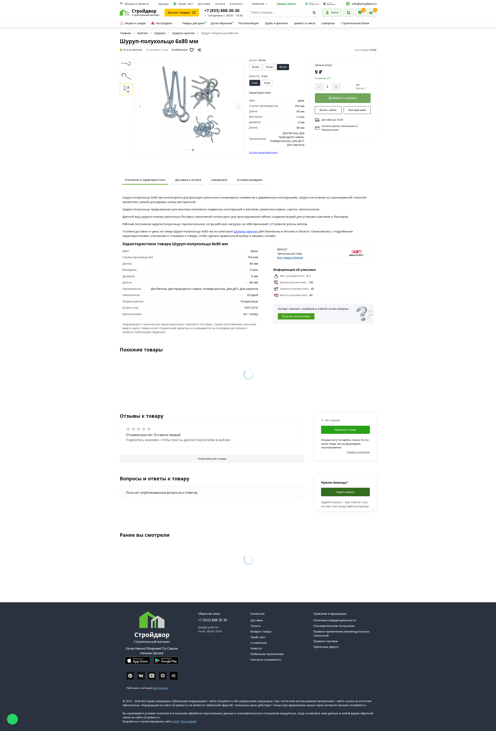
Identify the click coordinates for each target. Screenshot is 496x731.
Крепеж (142, 33)
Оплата (220, 4)
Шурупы (160, 33)
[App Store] (137, 662)
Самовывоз (219, 180)
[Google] (312, 3)
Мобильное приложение (267, 654)
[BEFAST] (346, 253)
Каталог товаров (179, 12)
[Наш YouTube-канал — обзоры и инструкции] (152, 676)
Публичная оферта (325, 647)
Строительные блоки (355, 23)
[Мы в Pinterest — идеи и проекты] (130, 676)
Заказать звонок (286, 3)
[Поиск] (314, 12)
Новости (256, 648)
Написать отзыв (345, 429)
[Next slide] (239, 107)
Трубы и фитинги (276, 23)
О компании (259, 643)
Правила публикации (358, 452)
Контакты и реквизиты (266, 659)
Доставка (204, 4)
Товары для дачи (193, 23)
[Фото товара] (189, 106)
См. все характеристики (263, 152)
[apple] (329, 3)
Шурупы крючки (183, 33)
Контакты (236, 4)
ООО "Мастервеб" (185, 721)
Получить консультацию (296, 316)
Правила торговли (325, 641)
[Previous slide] (140, 107)
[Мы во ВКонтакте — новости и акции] (141, 676)
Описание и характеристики (145, 180)
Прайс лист (185, 4)
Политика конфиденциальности (334, 620)
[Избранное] (360, 13)
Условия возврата (249, 180)
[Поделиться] (199, 49)
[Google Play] (166, 662)
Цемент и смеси (304, 23)
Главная (125, 33)
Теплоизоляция (248, 23)
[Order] (348, 12)
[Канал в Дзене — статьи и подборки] (163, 676)
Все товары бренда (290, 257)
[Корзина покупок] (371, 13)
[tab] (186, 150)
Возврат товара (261, 631)
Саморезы (328, 23)
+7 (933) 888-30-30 (221, 10)
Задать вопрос (345, 492)
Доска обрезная (221, 23)
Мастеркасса (160, 688)
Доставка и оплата (188, 180)
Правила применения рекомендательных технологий (341, 633)
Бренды (163, 4)
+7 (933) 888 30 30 (212, 620)
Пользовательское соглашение (334, 626)
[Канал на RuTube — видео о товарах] (173, 676)
